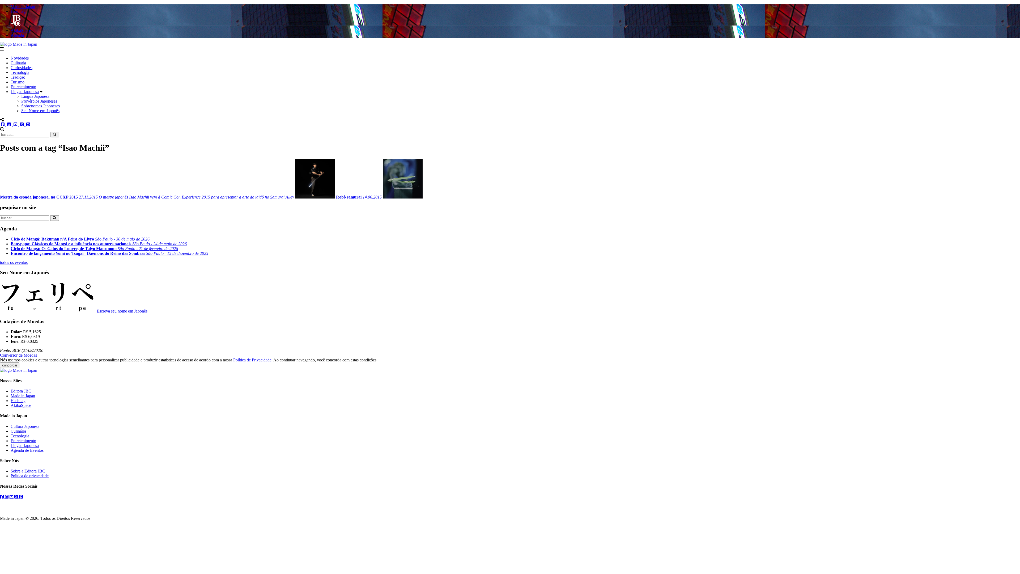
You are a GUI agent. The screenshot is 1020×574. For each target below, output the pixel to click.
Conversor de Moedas (18, 355)
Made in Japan (23, 396)
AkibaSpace (21, 405)
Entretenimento (23, 87)
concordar (9, 365)
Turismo (17, 82)
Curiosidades (21, 67)
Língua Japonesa (25, 91)
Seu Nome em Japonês (40, 110)
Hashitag (18, 400)
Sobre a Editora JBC (28, 471)
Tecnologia (20, 72)
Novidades (20, 58)
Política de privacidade (30, 476)
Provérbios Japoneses (39, 101)
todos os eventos (14, 262)
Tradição (18, 77)
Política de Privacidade (252, 360)
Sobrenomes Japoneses (40, 106)
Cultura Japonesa (25, 426)
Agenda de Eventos (27, 450)
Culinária (18, 63)
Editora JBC (21, 391)
